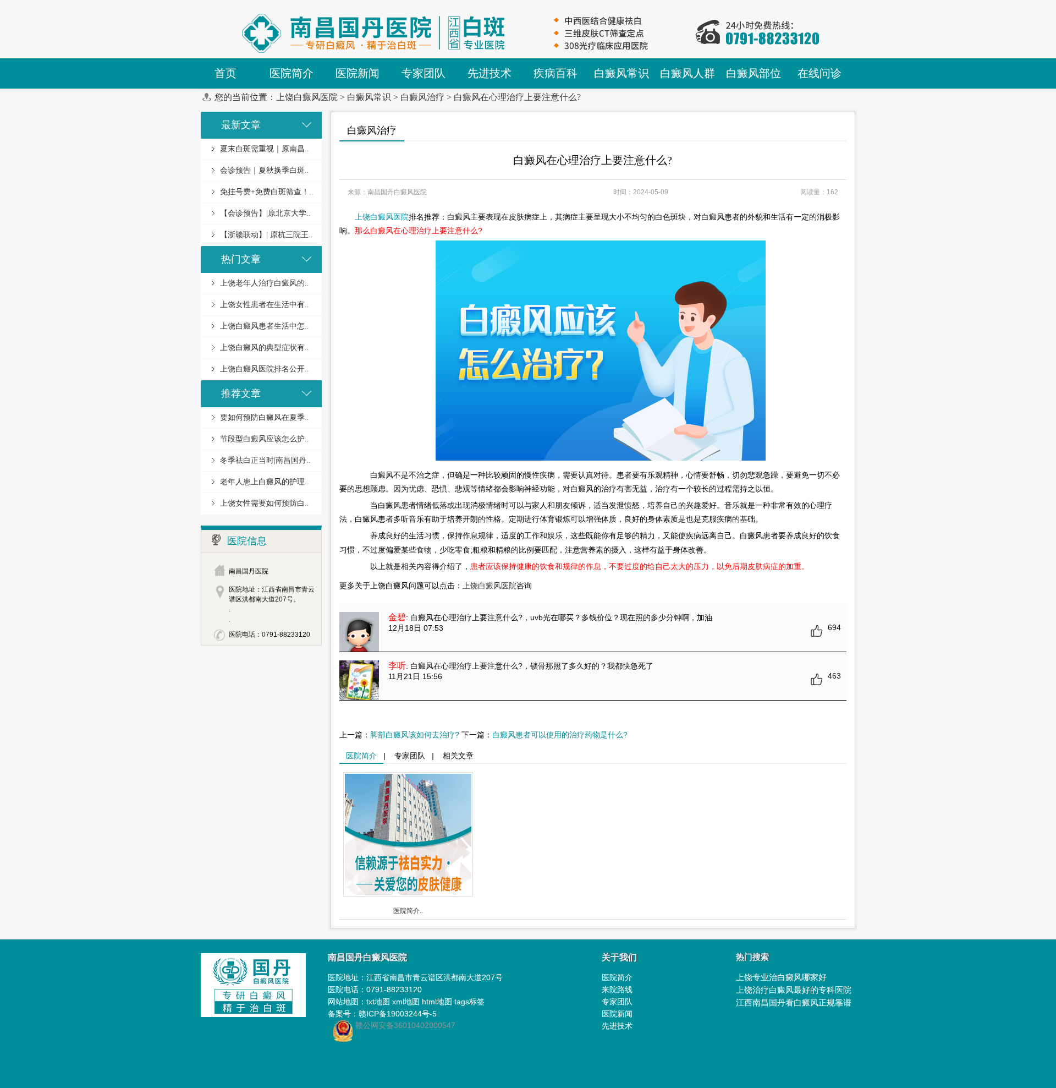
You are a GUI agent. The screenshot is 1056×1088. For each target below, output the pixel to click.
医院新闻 (617, 1013)
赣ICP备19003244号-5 (398, 1013)
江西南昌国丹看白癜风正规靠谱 (793, 1002)
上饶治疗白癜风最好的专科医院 (793, 989)
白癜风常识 (369, 97)
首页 (226, 73)
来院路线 (617, 989)
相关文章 (458, 755)
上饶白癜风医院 (307, 97)
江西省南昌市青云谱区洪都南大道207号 (434, 977)
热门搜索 (752, 957)
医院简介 (361, 755)
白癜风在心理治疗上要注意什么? (517, 97)
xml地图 (406, 1001)
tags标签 (469, 1001)
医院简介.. (408, 911)
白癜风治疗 (422, 97)
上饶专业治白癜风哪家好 (781, 977)
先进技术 (617, 1025)
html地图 (437, 1001)
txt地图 (378, 1001)
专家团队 (409, 755)
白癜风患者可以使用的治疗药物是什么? (560, 734)
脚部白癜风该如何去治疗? (414, 734)
